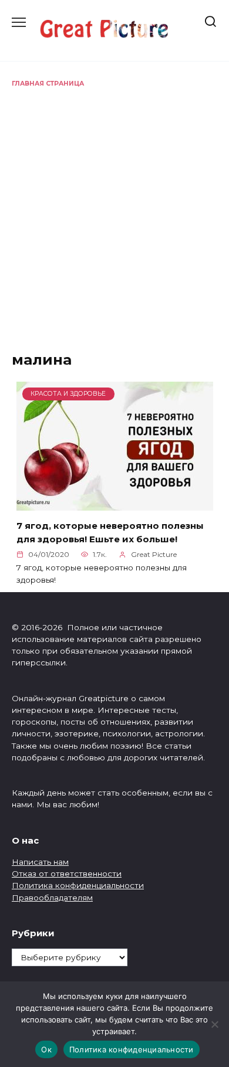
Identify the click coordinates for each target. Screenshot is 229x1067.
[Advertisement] (114, 208)
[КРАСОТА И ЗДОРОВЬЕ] (114, 503)
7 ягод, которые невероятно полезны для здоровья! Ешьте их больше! (110, 532)
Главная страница (48, 83)
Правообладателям (52, 897)
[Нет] (214, 1024)
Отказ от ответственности (67, 873)
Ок (46, 1049)
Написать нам (40, 861)
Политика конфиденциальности (78, 885)
